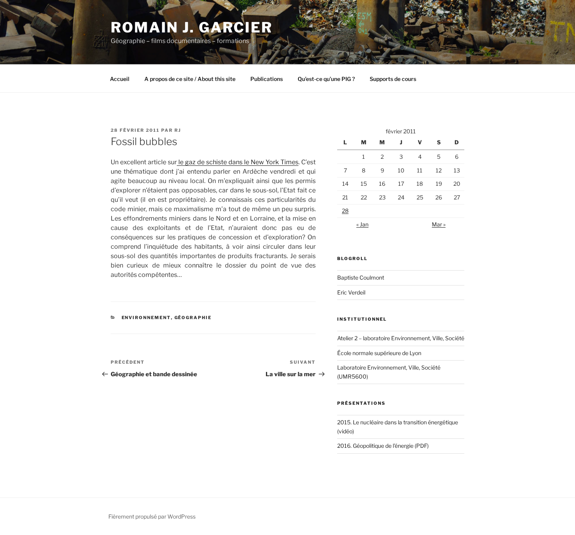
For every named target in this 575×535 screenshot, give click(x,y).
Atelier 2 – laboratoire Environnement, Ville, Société (400, 338)
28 (345, 210)
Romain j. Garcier (192, 27)
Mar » (439, 224)
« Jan (362, 224)
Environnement (146, 317)
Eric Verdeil (351, 292)
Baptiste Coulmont (360, 277)
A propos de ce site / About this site (189, 78)
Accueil (119, 78)
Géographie (193, 317)
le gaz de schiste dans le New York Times (237, 162)
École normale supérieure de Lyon (379, 353)
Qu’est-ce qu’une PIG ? (326, 78)
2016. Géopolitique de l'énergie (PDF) (383, 445)
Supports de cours (393, 78)
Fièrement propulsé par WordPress (152, 516)
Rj (177, 130)
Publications (266, 78)
